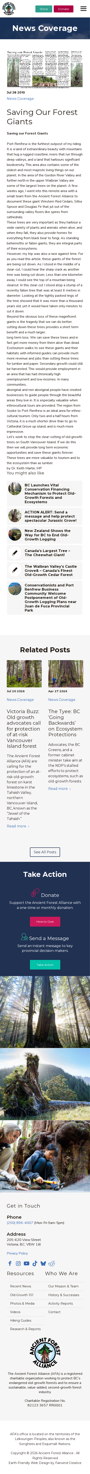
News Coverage (20, 99)
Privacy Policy (17, 1253)
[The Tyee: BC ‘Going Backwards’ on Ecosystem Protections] (65, 673)
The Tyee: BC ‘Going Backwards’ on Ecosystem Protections (65, 723)
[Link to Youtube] (26, 1263)
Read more (16, 826)
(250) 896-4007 (20, 1222)
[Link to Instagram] (18, 1263)
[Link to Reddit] (51, 1263)
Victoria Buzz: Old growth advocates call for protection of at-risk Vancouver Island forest (24, 729)
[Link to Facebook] (10, 1263)
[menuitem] (44, 20)
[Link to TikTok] (35, 1263)
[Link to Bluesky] (43, 1264)
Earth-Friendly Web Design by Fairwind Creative (45, 1463)
